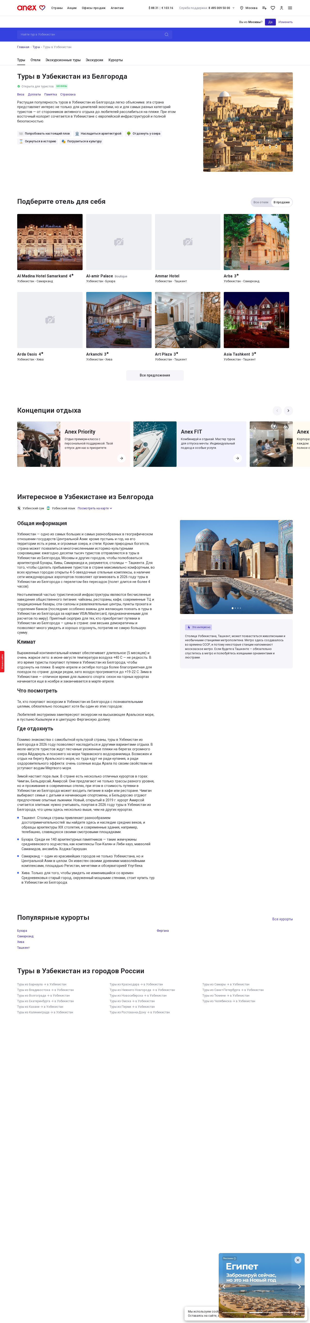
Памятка (50, 94)
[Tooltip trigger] (264, 7)
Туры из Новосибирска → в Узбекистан (138, 995)
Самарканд (25, 936)
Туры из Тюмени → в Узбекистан (225, 995)
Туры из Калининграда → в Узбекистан (45, 1012)
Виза (20, 94)
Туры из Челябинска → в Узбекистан (228, 1001)
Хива (20, 942)
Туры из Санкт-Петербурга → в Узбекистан (233, 990)
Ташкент (23, 947)
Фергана (163, 930)
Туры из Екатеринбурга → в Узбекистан (45, 1001)
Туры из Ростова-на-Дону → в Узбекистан (140, 1012)
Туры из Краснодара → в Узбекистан (136, 984)
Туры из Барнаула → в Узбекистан (41, 984)
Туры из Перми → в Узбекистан (132, 1006)
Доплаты (34, 94)
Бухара (22, 930)
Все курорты (282, 919)
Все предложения (155, 375)
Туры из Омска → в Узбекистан (132, 1001)
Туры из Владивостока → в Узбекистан (45, 990)
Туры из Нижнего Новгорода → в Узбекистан (142, 990)
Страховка (68, 94)
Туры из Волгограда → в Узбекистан (43, 995)
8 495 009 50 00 (204, 8)
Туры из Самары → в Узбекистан (225, 984)
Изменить (286, 22)
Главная (23, 47)
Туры (36, 47)
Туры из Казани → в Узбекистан (40, 1006)
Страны (57, 8)
